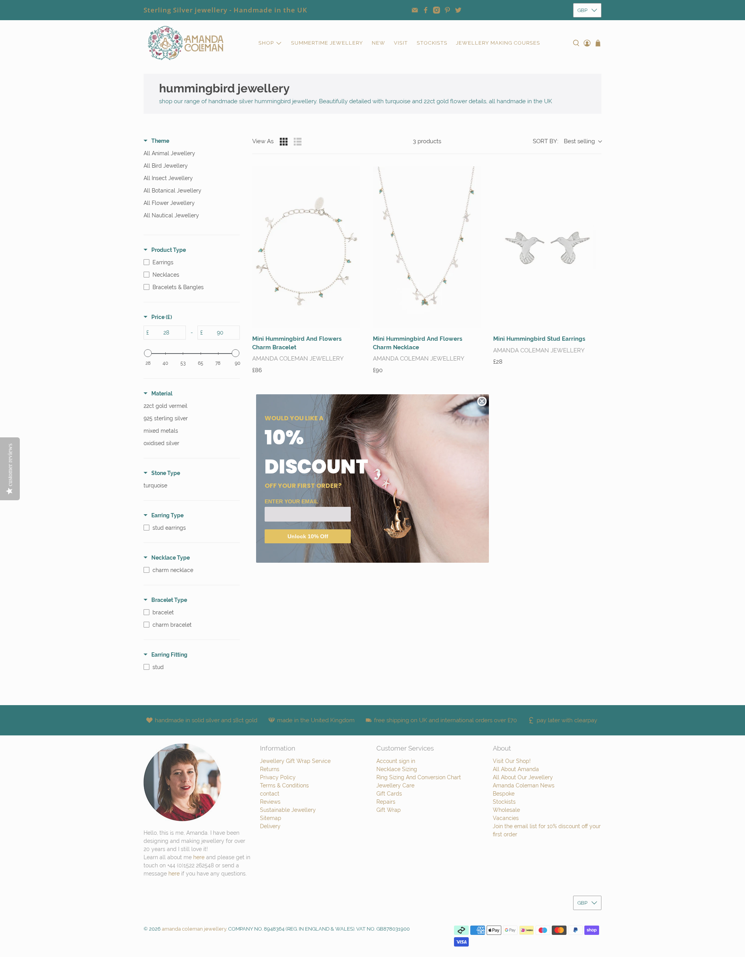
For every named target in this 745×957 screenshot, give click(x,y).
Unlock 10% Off (308, 536)
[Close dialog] (482, 401)
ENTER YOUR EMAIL (292, 501)
